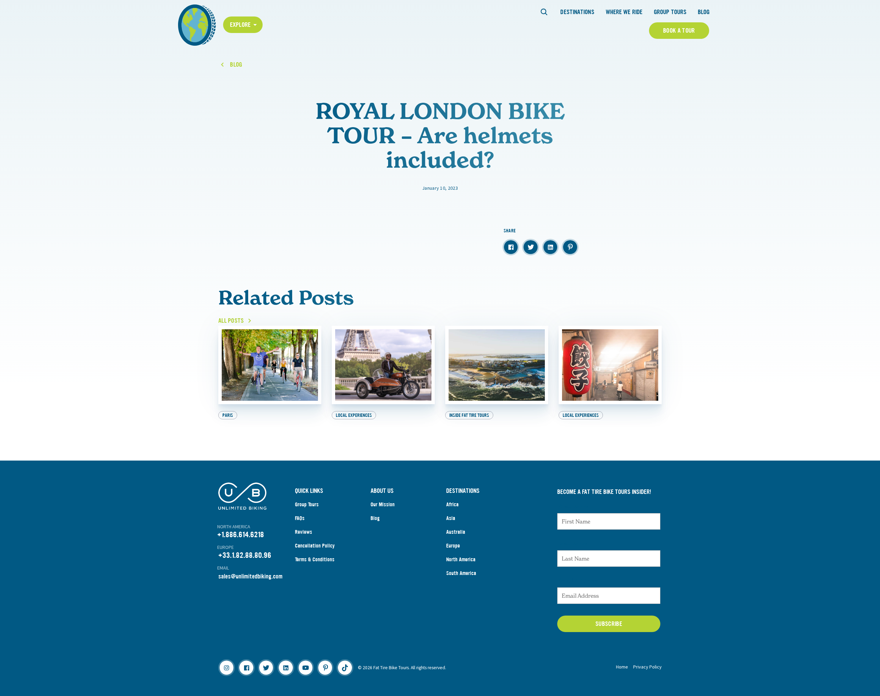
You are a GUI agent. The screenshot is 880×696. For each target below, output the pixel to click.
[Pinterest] (325, 667)
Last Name (572, 543)
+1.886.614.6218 (240, 535)
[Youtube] (305, 667)
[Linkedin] (285, 667)
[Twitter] (266, 667)
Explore (240, 25)
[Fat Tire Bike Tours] (197, 24)
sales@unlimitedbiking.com (250, 576)
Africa (452, 504)
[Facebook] (246, 667)
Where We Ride (624, 12)
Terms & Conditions (314, 559)
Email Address (577, 580)
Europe (453, 545)
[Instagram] (226, 667)
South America (461, 573)
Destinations (577, 12)
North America (460, 559)
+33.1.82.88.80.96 (244, 555)
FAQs (300, 518)
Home (622, 667)
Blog (704, 12)
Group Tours (670, 12)
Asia (450, 518)
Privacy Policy (647, 667)
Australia (455, 531)
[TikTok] (345, 667)
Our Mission (383, 504)
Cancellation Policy (315, 545)
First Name (572, 506)
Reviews (303, 531)
